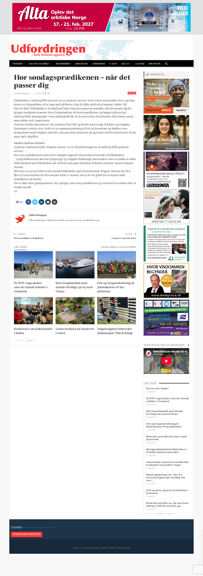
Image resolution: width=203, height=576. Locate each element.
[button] (166, 64)
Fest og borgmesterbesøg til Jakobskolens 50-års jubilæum (164, 425)
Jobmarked (98, 63)
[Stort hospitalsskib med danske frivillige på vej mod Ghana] (75, 264)
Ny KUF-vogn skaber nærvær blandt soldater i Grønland (167, 400)
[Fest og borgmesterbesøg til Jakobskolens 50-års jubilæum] (116, 264)
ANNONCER (81, 63)
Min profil (155, 63)
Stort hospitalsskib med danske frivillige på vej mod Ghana (164, 413)
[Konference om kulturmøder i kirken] (33, 310)
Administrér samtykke (26, 534)
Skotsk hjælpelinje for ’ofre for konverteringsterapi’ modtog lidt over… (165, 477)
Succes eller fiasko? (157, 388)
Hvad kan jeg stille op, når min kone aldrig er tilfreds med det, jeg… (167, 504)
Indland (132, 93)
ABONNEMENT (63, 63)
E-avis (113, 63)
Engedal (126, 548)
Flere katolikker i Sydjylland (28, 238)
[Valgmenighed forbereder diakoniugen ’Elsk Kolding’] (116, 310)
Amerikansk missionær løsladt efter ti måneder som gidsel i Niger (167, 464)
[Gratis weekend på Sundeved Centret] (75, 310)
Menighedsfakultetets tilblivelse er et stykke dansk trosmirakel (166, 451)
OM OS (125, 63)
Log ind (140, 63)
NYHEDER (17, 63)
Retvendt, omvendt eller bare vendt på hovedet (166, 438)
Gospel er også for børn (123, 238)
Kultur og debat (39, 63)
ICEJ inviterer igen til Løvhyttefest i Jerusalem (167, 492)
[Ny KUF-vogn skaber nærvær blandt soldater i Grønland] (33, 264)
